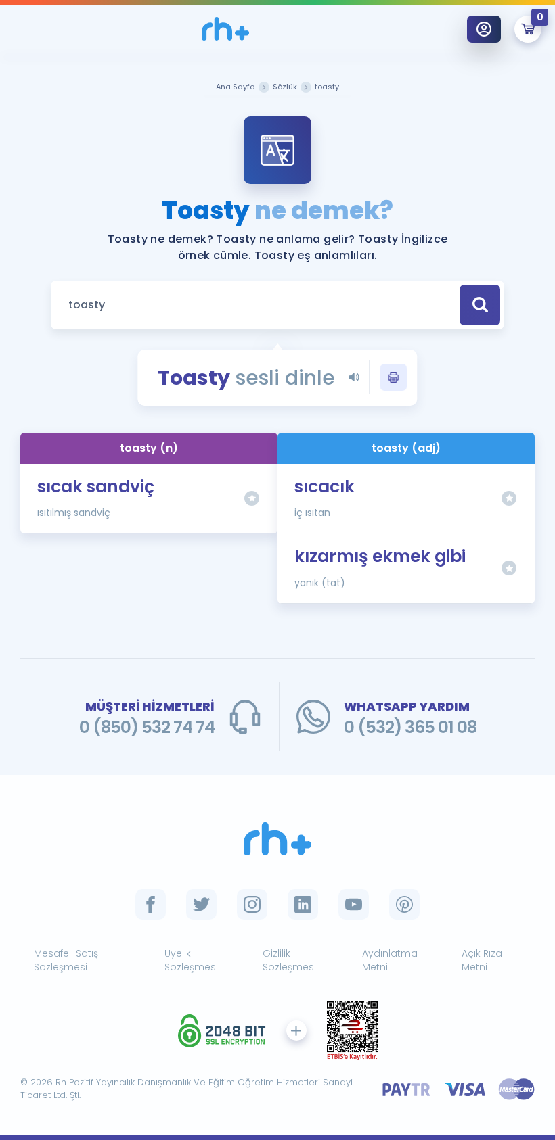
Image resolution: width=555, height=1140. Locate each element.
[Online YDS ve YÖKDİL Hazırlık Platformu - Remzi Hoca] (277, 838)
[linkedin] (303, 904)
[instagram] (252, 904)
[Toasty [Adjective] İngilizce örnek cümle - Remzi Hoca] (225, 29)
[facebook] (150, 904)
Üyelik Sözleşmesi (191, 960)
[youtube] (353, 904)
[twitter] (201, 904)
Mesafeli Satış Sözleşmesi (66, 960)
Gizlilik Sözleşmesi (289, 960)
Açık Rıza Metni (482, 960)
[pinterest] (404, 904)
